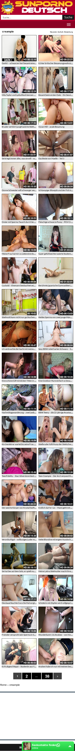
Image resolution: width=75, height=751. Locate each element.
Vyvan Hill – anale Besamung (51, 126)
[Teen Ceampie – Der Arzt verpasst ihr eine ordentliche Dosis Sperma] (55, 461)
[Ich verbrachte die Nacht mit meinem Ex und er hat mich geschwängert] (19, 334)
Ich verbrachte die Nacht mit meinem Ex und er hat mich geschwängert (33, 349)
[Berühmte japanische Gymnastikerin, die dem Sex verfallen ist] (55, 270)
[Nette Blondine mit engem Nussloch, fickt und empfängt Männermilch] (55, 524)
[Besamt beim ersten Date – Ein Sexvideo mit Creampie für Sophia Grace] (55, 80)
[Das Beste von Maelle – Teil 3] (55, 143)
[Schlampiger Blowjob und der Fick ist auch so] (55, 175)
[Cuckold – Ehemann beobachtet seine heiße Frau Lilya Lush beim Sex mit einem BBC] (19, 270)
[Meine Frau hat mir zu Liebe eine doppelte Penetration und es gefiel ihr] (19, 239)
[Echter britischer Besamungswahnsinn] (55, 48)
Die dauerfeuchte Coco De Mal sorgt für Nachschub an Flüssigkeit (31, 603)
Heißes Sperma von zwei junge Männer (55, 317)
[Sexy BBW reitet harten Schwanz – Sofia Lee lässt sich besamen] (55, 334)
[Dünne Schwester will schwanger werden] (19, 175)
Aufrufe (60, 32)
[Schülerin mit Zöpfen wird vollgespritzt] (55, 588)
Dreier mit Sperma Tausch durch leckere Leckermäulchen (28, 222)
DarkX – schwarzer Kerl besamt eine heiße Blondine (25, 63)
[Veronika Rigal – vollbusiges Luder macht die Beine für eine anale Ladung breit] (19, 524)
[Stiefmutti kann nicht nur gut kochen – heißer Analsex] (19, 302)
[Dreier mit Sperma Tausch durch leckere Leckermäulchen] (19, 207)
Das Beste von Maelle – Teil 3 (51, 158)
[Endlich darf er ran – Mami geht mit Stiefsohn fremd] (55, 493)
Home (3, 684)
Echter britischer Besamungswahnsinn (55, 63)
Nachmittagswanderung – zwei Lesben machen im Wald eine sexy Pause (34, 412)
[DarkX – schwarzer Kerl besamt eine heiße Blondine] (19, 48)
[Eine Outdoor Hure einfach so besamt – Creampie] (55, 366)
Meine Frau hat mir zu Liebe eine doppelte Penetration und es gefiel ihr (33, 253)
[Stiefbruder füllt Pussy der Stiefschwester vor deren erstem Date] (55, 429)
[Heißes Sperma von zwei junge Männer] (55, 302)
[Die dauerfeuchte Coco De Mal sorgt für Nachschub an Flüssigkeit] (19, 588)
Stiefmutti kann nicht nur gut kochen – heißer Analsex (26, 317)
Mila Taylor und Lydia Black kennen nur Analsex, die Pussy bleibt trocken (34, 95)
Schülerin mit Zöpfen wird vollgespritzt (56, 603)
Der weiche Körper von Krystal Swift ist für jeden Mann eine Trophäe (32, 507)
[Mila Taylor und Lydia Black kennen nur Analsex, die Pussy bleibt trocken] (19, 80)
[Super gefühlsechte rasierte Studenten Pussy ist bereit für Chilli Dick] (55, 239)
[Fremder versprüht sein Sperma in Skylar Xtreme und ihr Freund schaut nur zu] (19, 620)
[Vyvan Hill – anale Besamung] (55, 112)
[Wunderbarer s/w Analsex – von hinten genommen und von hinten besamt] (55, 620)
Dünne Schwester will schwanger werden (20, 190)
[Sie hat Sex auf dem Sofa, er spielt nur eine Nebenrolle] (19, 556)
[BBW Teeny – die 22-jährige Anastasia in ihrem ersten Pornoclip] (55, 397)
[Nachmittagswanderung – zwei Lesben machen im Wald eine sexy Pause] (19, 397)
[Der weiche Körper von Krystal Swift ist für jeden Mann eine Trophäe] (19, 493)
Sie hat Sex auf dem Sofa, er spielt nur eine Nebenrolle (26, 571)
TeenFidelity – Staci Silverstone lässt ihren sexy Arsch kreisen (29, 476)
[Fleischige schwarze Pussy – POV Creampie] (55, 207)
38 (47, 676)
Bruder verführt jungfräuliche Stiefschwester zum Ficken (27, 126)
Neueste (53, 32)
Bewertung (68, 32)
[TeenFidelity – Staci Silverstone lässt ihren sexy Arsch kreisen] (19, 461)
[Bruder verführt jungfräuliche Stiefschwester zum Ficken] (19, 112)
